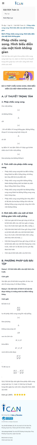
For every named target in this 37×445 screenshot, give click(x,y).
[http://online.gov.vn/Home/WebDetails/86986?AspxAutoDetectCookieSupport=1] (18, 418)
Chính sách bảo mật (7, 440)
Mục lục (7, 14)
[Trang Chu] (19, 3)
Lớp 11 (10, 25)
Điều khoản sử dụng (7, 437)
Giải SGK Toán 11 (19, 25)
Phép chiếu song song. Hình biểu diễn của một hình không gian (18, 28)
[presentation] (18, 110)
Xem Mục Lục (8, 18)
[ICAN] (18, 407)
